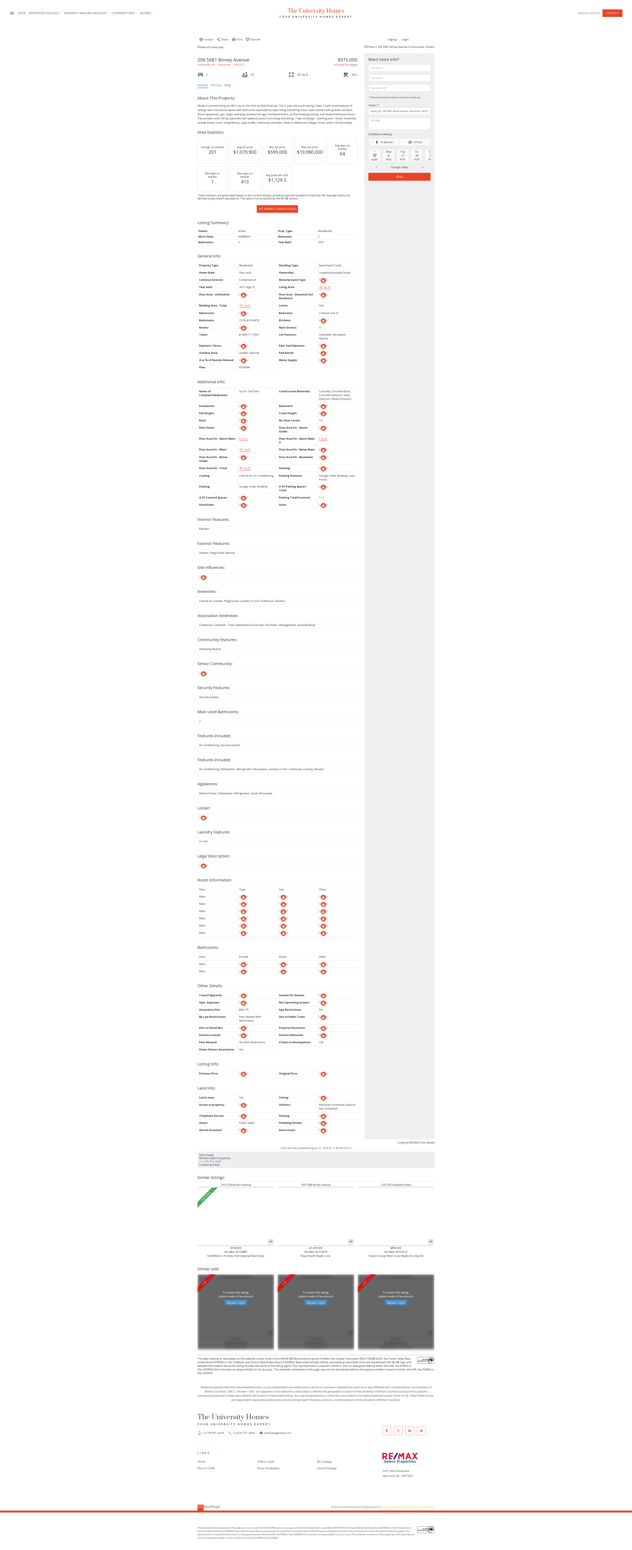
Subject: (372, 105)
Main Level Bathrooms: (218, 711)
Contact (612, 13)
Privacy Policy (389, 1507)
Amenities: (207, 591)
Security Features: (214, 687)
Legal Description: (214, 856)
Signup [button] (392, 39)
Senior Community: (215, 663)
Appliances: (208, 783)
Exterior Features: (214, 543)
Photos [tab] (216, 85)
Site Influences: (211, 567)
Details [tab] (203, 85)
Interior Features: (213, 519)
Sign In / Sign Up (588, 13)
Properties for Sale (43, 13)
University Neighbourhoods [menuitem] (85, 13)
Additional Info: (211, 381)
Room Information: (215, 880)
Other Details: (210, 985)
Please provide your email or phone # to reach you (395, 97)
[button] (588, 13)
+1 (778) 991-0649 (210, 1161)
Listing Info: (208, 1064)
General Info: (209, 256)
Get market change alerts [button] (277, 209)
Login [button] (405, 39)
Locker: (204, 808)
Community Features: (217, 639)
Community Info (123, 13)
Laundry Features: (214, 832)
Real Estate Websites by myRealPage (415, 1507)
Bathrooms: (208, 947)
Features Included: (214, 735)
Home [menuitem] (22, 13)
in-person (387, 142)
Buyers (145, 13)
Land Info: (207, 1088)
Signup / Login (236, 1303)
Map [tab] (227, 85)
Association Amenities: (218, 615)
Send (399, 177)
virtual (418, 142)
